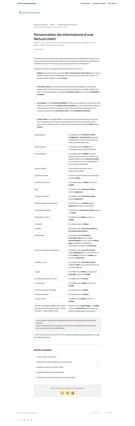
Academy (109, 412)
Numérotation (40, 135)
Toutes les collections (41, 25)
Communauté (85, 3)
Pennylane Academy (99, 3)
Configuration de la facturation (67, 25)
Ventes (52, 25)
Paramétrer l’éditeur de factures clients (79, 335)
